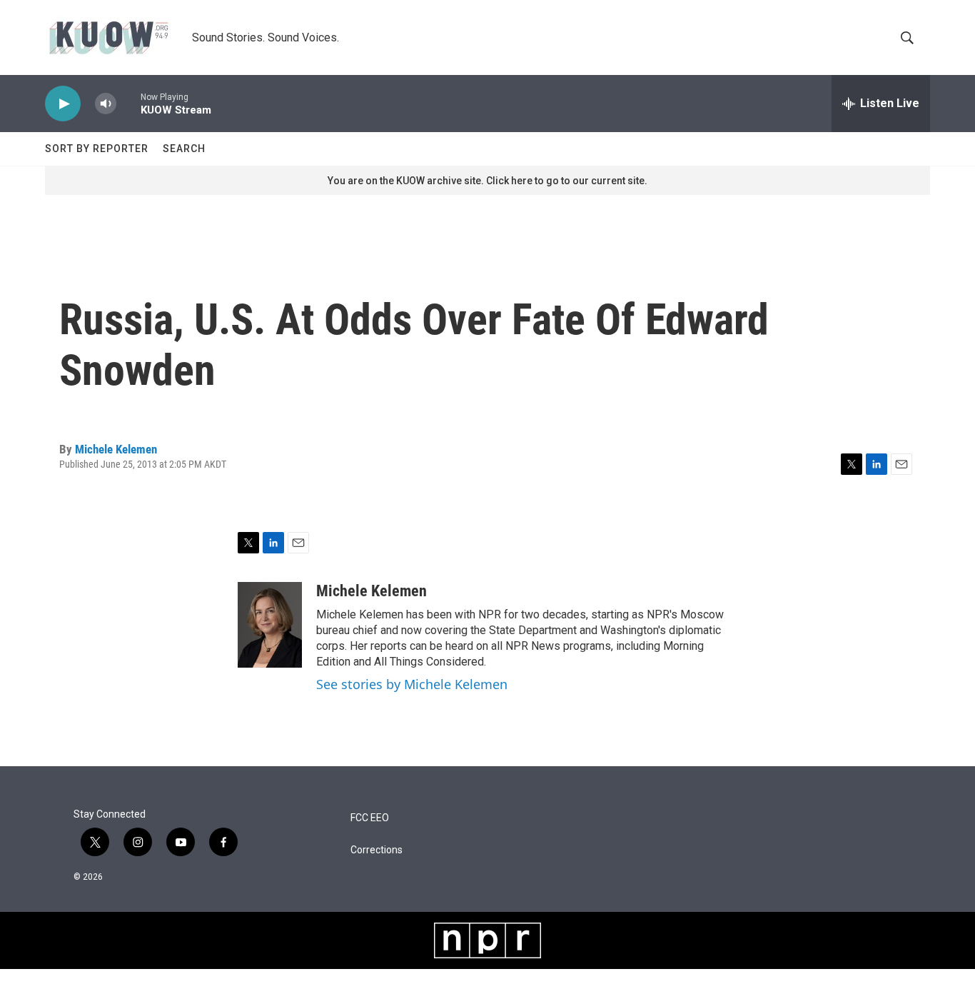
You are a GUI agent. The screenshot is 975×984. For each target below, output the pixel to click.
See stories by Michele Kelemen (411, 684)
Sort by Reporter (96, 148)
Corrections (376, 850)
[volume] (106, 104)
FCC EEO (369, 818)
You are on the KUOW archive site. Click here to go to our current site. (487, 180)
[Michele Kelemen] (270, 625)
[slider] (128, 103)
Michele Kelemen (116, 449)
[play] (62, 104)
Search (184, 148)
